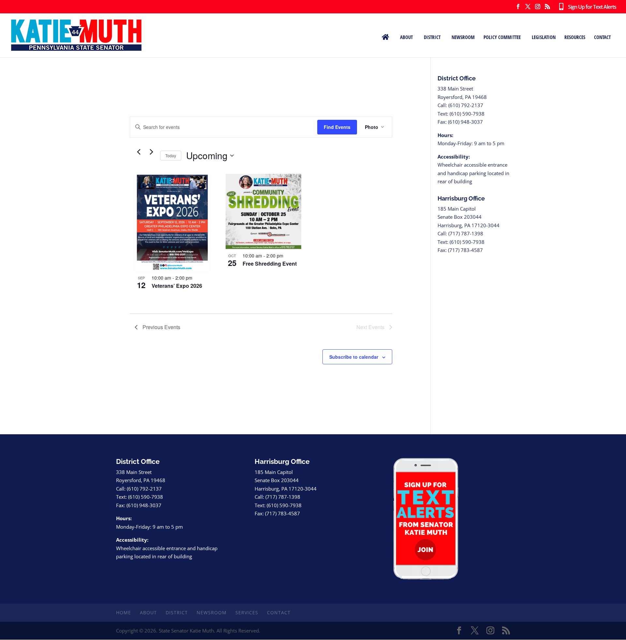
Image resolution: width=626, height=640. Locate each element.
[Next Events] (151, 152)
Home (123, 612)
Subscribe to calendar (353, 357)
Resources (574, 37)
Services (246, 612)
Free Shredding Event (270, 263)
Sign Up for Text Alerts (589, 7)
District (432, 37)
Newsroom (463, 37)
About (406, 37)
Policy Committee (502, 37)
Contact (602, 37)
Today (170, 155)
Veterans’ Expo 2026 (177, 285)
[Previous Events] (138, 152)
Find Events (337, 127)
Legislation (544, 37)
